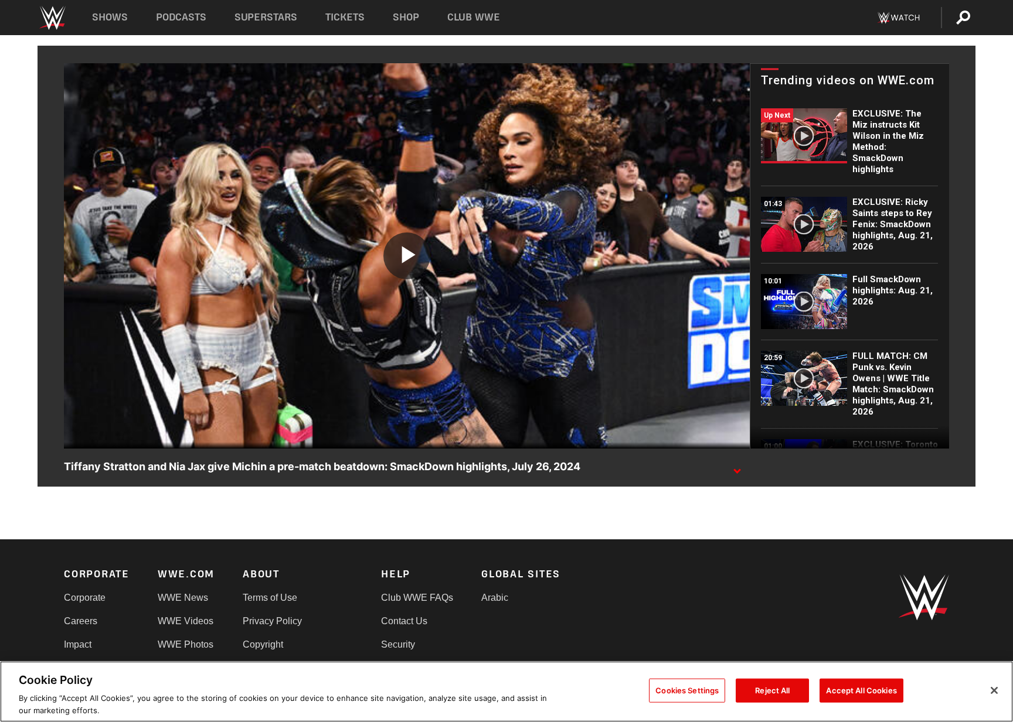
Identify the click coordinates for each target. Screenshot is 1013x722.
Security (398, 644)
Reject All (772, 690)
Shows (110, 17)
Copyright (263, 644)
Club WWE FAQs (417, 598)
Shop (406, 17)
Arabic (494, 598)
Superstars (266, 17)
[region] (506, 691)
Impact (77, 644)
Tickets (345, 17)
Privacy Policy (272, 621)
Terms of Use (270, 598)
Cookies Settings (687, 690)
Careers (80, 621)
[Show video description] (737, 467)
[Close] (994, 690)
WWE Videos (185, 621)
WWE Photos (185, 644)
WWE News (183, 598)
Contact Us (404, 621)
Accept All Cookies (861, 690)
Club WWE (473, 17)
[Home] (52, 18)
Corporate (85, 598)
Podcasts (181, 17)
